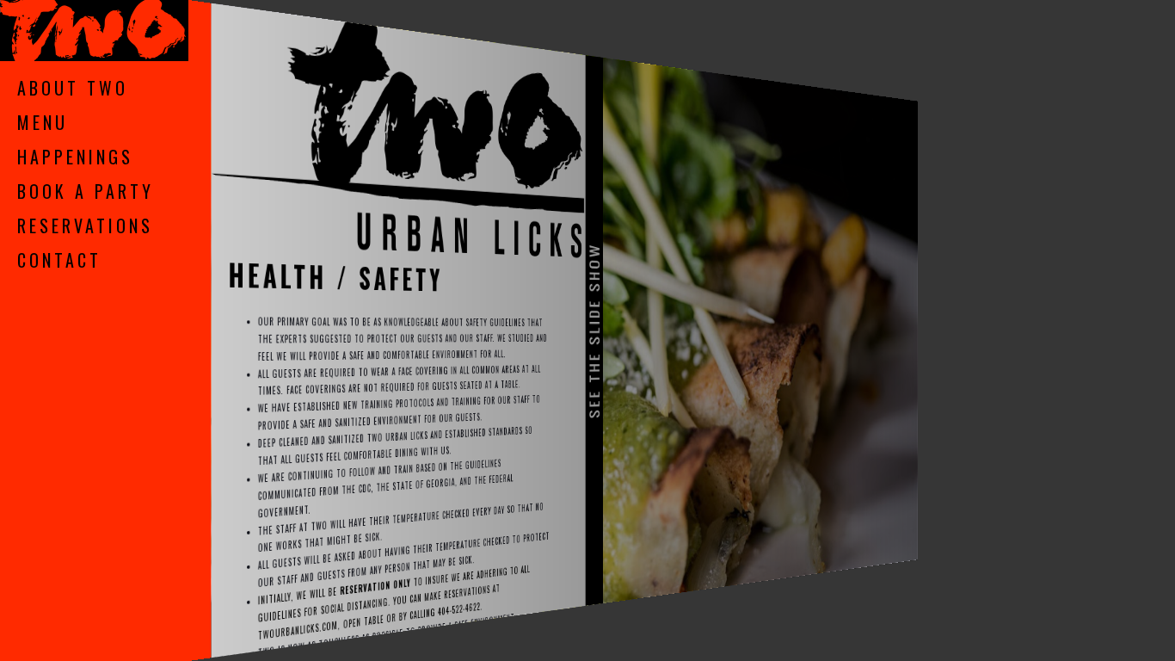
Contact (59, 260)
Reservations (85, 225)
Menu (42, 122)
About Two (72, 87)
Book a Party (85, 191)
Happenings (75, 156)
